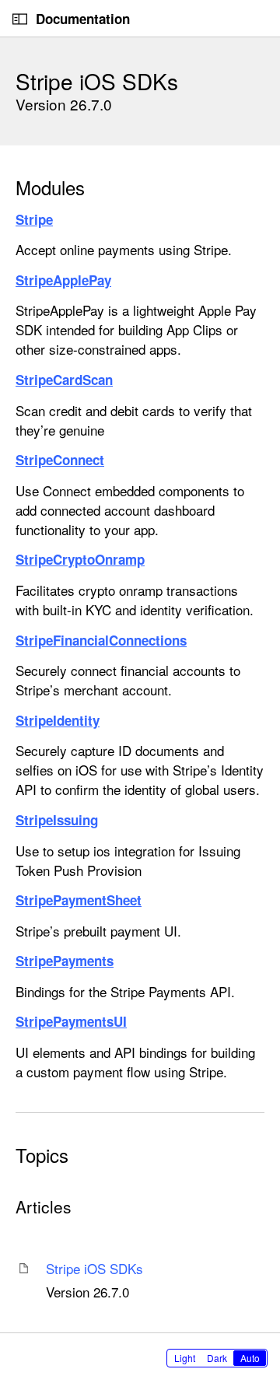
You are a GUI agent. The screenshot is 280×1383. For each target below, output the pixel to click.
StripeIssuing (57, 820)
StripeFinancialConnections (101, 640)
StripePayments (65, 960)
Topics (42, 1155)
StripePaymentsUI (71, 1021)
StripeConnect (60, 459)
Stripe (34, 219)
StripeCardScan (64, 379)
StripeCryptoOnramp (80, 559)
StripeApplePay (63, 280)
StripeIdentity (58, 720)
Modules (50, 187)
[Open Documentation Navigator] (20, 19)
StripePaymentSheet (79, 900)
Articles (44, 1207)
